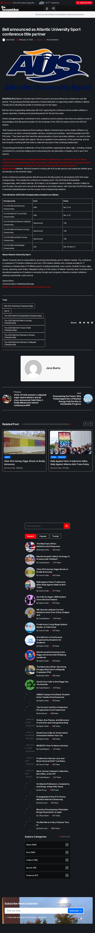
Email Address (26, 453)
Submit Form (47, 473)
